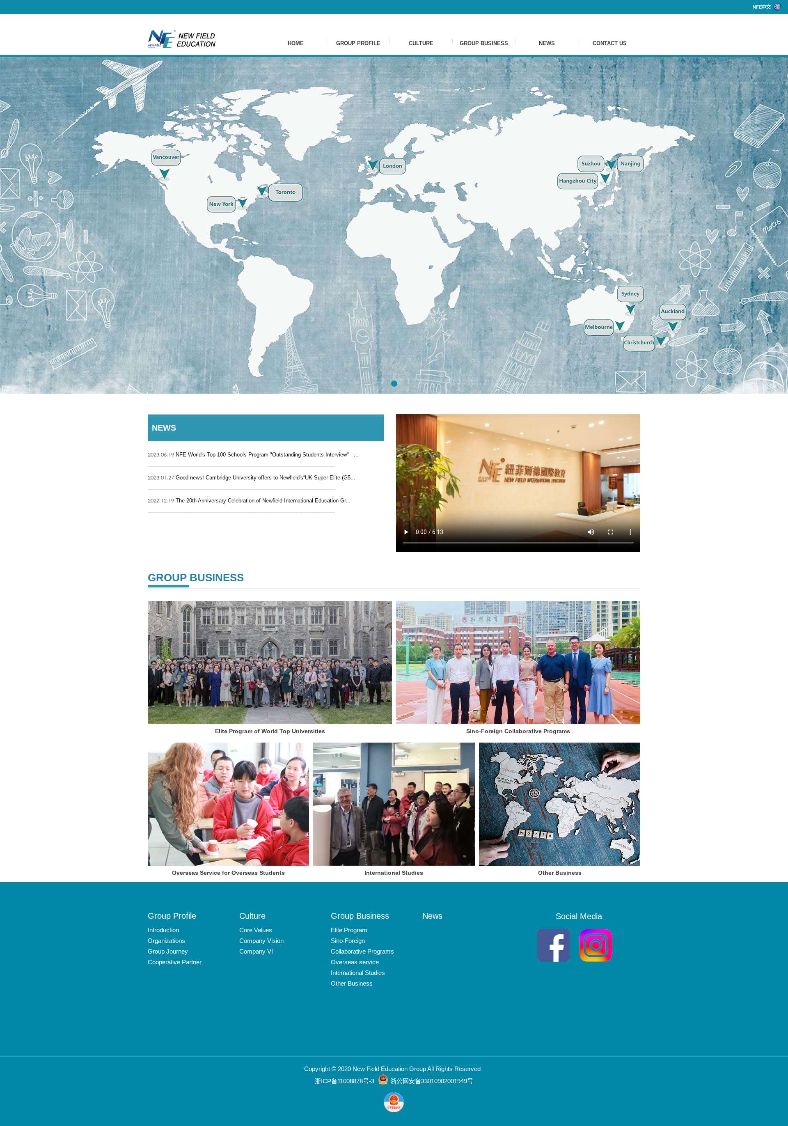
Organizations (166, 940)
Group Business (360, 915)
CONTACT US (610, 43)
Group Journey (168, 951)
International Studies (358, 972)
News (432, 915)
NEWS (547, 43)
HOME (296, 43)
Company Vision (261, 940)
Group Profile (172, 915)
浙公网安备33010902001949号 (431, 1081)
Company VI (256, 951)
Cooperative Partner (175, 962)
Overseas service (355, 962)
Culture (252, 915)
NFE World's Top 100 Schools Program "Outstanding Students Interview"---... (253, 454)
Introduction (163, 929)
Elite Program (349, 929)
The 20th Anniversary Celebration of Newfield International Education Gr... (249, 500)
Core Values (255, 929)
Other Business (352, 983)
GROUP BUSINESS (484, 43)
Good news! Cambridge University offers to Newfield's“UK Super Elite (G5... (251, 477)
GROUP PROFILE (358, 43)
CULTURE (421, 43)
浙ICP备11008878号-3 (345, 1081)
